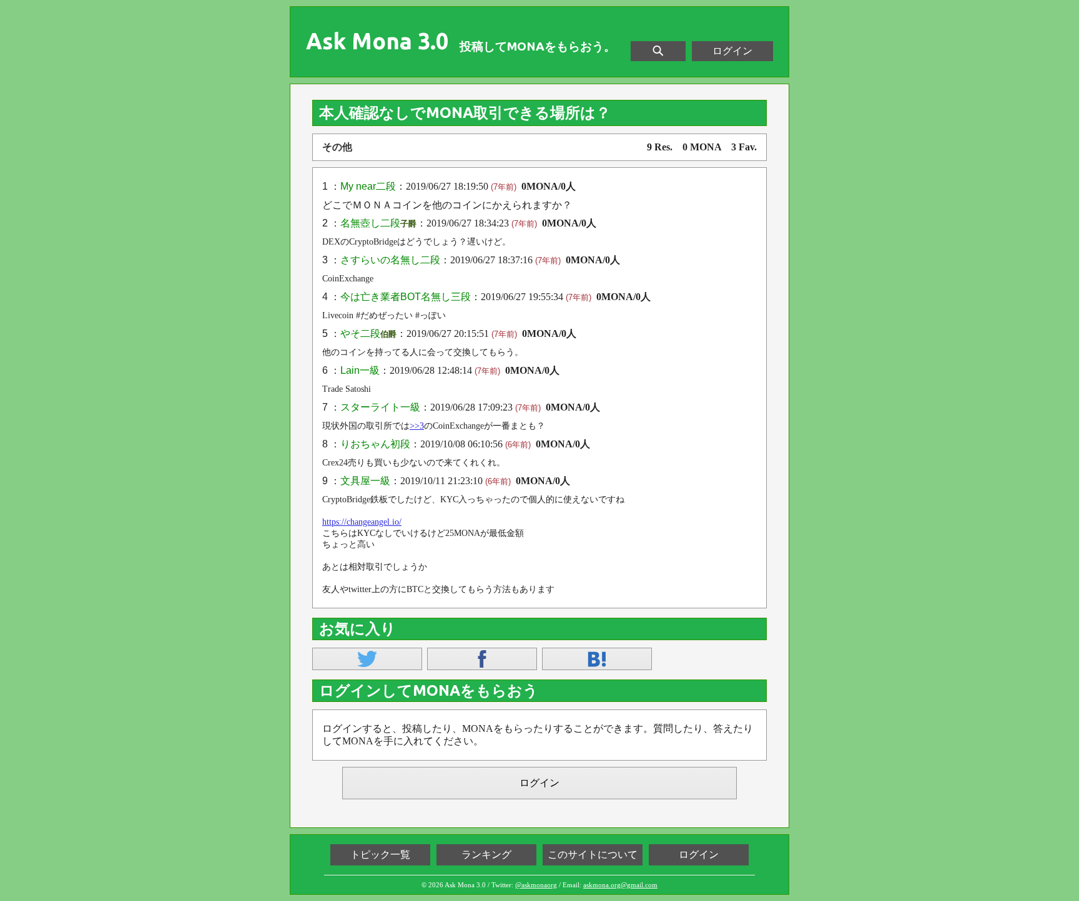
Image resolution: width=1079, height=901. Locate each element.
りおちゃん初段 (375, 444)
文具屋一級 (365, 480)
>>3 (417, 426)
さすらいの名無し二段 (390, 260)
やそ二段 (360, 333)
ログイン (732, 51)
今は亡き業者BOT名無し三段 (405, 296)
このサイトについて (593, 854)
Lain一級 (360, 370)
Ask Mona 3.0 (377, 41)
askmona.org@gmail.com (620, 885)
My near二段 (368, 186)
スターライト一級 (380, 407)
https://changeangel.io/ (362, 522)
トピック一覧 (380, 854)
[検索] (658, 51)
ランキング (486, 854)
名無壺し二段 (370, 223)
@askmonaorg (536, 885)
